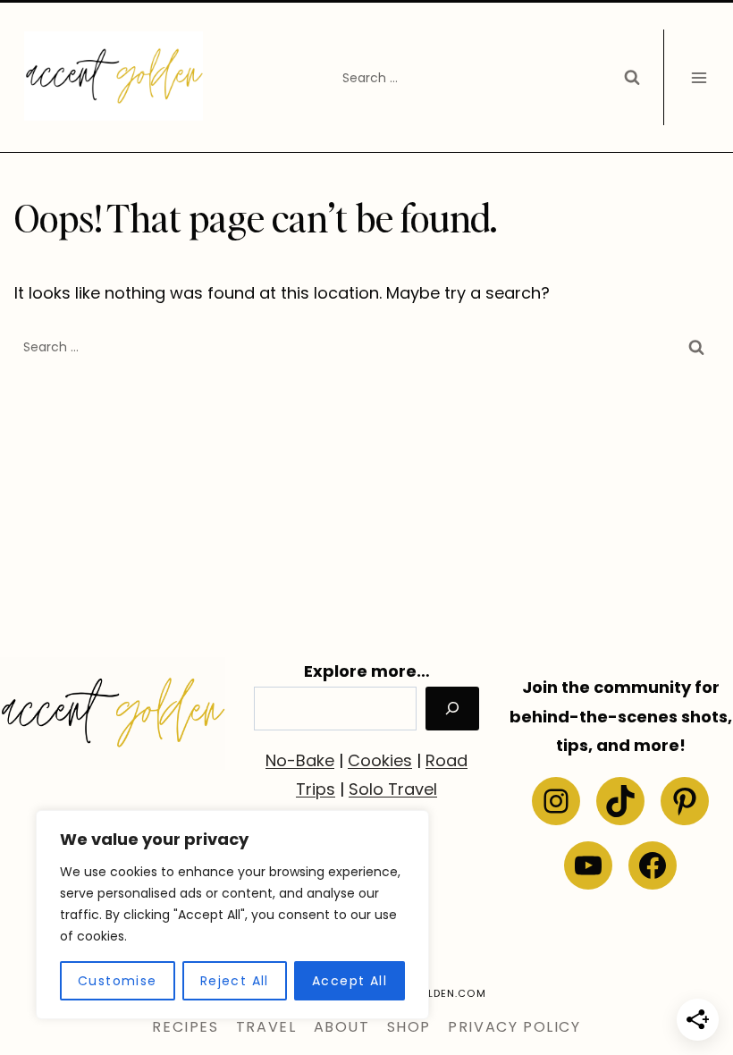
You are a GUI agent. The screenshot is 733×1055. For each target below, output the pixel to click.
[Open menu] (698, 77)
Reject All (234, 981)
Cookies (380, 760)
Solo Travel (393, 789)
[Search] (452, 708)
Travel (266, 1027)
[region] (232, 914)
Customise (117, 981)
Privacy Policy (514, 1027)
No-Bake (299, 760)
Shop (409, 1027)
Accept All (349, 981)
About (342, 1027)
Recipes (185, 1027)
